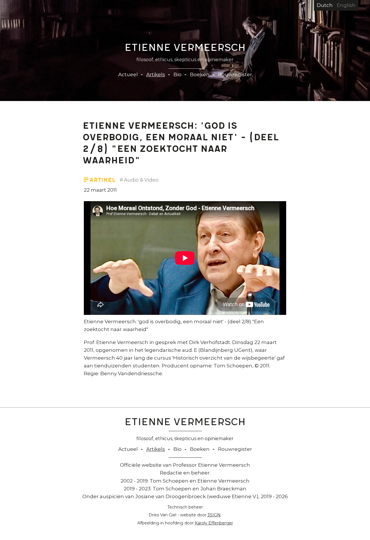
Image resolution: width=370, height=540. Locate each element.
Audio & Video (141, 180)
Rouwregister (235, 74)
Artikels (155, 74)
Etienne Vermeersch (185, 48)
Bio (177, 74)
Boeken (200, 74)
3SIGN (214, 514)
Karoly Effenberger (214, 523)
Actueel (128, 74)
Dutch (325, 5)
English (346, 5)
